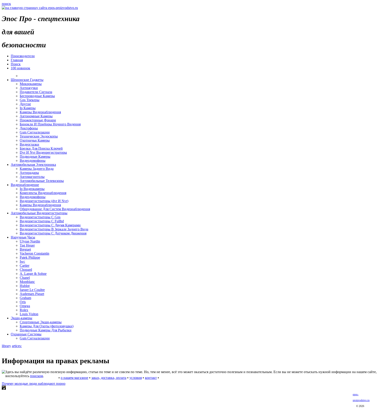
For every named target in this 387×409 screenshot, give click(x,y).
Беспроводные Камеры (37, 96)
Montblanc (27, 282)
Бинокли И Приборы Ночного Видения (50, 124)
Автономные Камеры (36, 116)
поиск (6, 4)
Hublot (25, 286)
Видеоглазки (29, 144)
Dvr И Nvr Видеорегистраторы (43, 152)
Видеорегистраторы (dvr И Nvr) (44, 201)
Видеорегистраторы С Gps (40, 217)
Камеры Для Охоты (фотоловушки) (46, 326)
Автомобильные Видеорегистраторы (39, 213)
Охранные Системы (26, 334)
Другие (25, 104)
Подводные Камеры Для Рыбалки (45, 330)
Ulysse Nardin (30, 241)
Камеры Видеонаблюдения (40, 112)
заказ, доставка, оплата (108, 378)
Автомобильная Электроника (33, 164)
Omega (25, 306)
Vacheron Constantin (34, 253)
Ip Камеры (28, 108)
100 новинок (20, 68)
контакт (151, 378)
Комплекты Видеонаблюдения (43, 193)
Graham (25, 298)
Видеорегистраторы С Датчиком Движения (53, 233)
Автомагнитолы (32, 177)
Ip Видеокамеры (32, 189)
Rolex (24, 310)
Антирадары (29, 173)
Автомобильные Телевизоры (42, 181)
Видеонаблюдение (25, 185)
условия (135, 378)
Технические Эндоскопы (39, 136)
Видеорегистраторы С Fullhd (42, 221)
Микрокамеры (31, 84)
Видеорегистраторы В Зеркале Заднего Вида (54, 229)
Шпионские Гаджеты (27, 80)
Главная (17, 60)
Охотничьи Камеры (35, 140)
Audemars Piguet (32, 294)
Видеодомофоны (32, 160)
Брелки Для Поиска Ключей (41, 148)
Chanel (25, 278)
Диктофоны (29, 128)
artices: (17, 346)
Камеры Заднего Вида (37, 169)
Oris (23, 302)
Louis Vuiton (29, 314)
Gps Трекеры (29, 100)
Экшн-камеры (21, 318)
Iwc (22, 261)
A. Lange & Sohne (33, 274)
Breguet (25, 249)
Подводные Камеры (35, 156)
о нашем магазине (74, 378)
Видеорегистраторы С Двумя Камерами (50, 225)
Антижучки (29, 88)
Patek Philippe (30, 257)
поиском (36, 376)
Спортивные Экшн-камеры (41, 322)
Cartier (24, 265)
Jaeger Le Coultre (32, 290)
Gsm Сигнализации (35, 132)
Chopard (26, 269)
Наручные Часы (23, 237)
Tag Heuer (27, 245)
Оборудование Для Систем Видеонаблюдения (55, 209)
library (6, 346)
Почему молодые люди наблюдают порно (33, 383)
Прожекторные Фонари (38, 120)
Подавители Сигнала (36, 92)
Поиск (16, 64)
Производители (23, 56)
